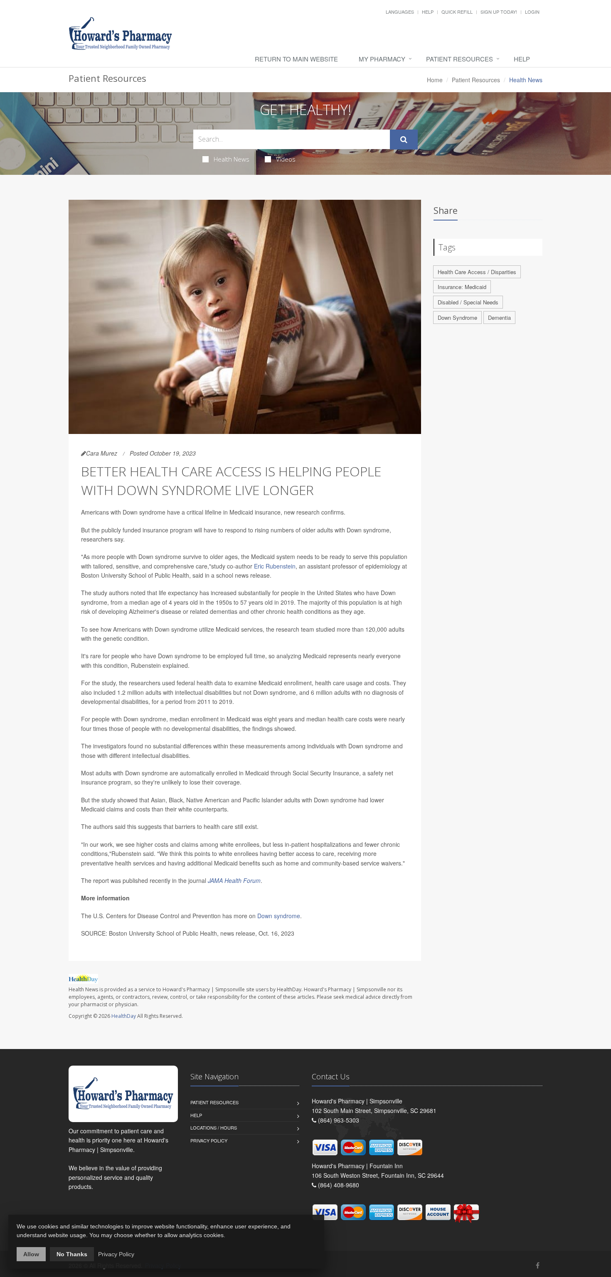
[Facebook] (538, 1265)
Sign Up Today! (498, 11)
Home (435, 80)
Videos (286, 159)
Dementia (499, 317)
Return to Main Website (296, 58)
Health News (231, 159)
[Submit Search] (404, 140)
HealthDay (123, 1016)
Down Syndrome (457, 317)
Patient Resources (459, 58)
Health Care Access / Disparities (477, 272)
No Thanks (72, 1254)
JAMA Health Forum (234, 880)
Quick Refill (457, 11)
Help (428, 11)
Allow (31, 1254)
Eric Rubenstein (275, 566)
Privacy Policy (208, 1140)
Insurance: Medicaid (462, 287)
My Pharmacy (382, 58)
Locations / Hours (213, 1127)
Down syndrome (278, 916)
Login (532, 11)
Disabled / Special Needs (468, 302)
